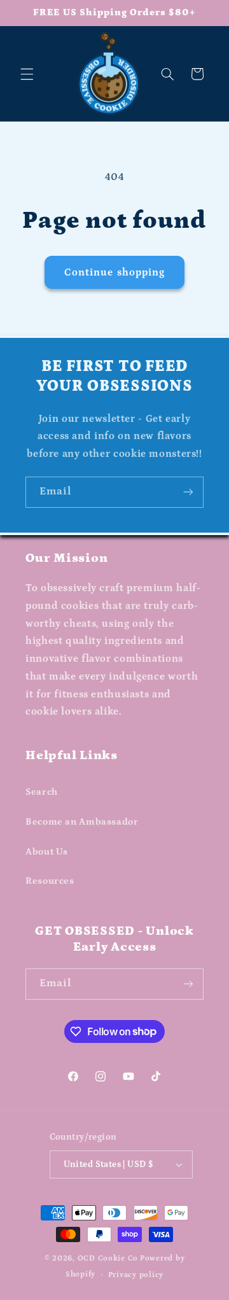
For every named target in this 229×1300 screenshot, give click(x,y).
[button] (26, 73)
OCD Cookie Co (108, 1258)
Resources (49, 881)
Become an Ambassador (82, 821)
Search (41, 791)
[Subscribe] (188, 492)
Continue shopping (114, 272)
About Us (46, 851)
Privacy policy (135, 1275)
